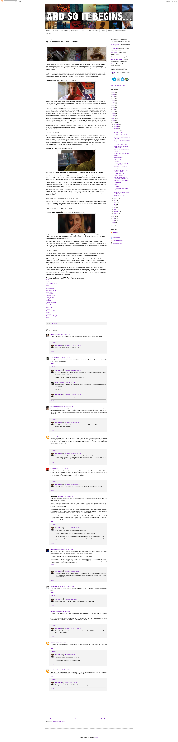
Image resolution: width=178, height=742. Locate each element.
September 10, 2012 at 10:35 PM (73, 370)
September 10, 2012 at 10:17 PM (62, 357)
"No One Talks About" (116, 59)
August (116, 198)
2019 (113, 107)
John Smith (53, 670)
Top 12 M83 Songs (118, 132)
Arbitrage (116, 155)
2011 (113, 216)
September (117, 131)
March (115, 209)
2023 (113, 98)
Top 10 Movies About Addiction (121, 153)
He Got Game (49, 293)
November (116, 126)
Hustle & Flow (50, 297)
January (116, 213)
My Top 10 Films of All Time (120, 144)
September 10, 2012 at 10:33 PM (73, 345)
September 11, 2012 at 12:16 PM (73, 453)
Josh (52, 357)
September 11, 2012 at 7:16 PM (65, 496)
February (116, 211)
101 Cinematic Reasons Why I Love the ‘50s (121, 164)
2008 (113, 222)
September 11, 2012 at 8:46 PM (72, 571)
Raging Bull (49, 307)
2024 (113, 96)
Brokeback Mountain (51, 283)
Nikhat (52, 334)
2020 (113, 105)
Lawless (116, 184)
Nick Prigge (54, 549)
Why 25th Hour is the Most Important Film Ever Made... (121, 178)
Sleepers (48, 314)
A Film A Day (116, 235)
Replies (54, 342)
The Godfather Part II (51, 290)
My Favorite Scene (120, 30)
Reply (52, 339)
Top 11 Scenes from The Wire (121, 135)
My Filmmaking (115, 44)
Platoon (48, 305)
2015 (113, 116)
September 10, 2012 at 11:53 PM (64, 406)
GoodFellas (49, 292)
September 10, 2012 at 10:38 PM (66, 382)
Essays (110, 30)
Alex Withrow (58, 345)
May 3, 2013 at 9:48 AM (70, 654)
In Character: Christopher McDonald (120, 160)
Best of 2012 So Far (118, 195)
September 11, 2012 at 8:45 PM (72, 528)
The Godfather (50, 288)
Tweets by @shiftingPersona (118, 85)
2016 (113, 113)
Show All (128, 245)
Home (48, 30)
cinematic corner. (117, 243)
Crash (47, 285)
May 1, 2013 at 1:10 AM (62, 642)
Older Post (103, 719)
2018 (113, 109)
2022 (113, 100)
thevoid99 (53, 406)
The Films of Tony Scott (52, 316)
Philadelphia (49, 304)
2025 (113, 94)
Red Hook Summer (118, 157)
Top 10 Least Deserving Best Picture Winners (121, 171)
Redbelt (48, 309)
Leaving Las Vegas (51, 302)
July (115, 200)
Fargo (47, 287)
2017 (113, 111)
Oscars (103, 30)
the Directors (64, 30)
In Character (74, 30)
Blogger (96, 737)
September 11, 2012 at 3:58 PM (60, 468)
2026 (113, 92)
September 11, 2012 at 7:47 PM (65, 549)
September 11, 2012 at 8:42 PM (72, 484)
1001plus (115, 232)
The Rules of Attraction (52, 311)
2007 (113, 225)
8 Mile (47, 280)
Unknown (53, 436)
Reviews (48, 33)
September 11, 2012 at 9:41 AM (64, 436)
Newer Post (49, 719)
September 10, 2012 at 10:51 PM (73, 394)
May (115, 205)
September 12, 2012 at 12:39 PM (73, 628)
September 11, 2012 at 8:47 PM (72, 599)
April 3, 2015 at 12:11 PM (63, 670)
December (116, 124)
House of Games (50, 295)
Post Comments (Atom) (59, 721)
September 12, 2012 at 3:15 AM (62, 611)
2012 (113, 122)
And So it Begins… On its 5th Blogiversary (121, 147)
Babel (47, 281)
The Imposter (117, 186)
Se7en (48, 312)
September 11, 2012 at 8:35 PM (66, 586)
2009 (113, 220)
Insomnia (48, 300)
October (116, 128)
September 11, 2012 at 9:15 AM (72, 422)
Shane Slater (54, 586)
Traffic (48, 317)
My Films (55, 30)
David (52, 611)
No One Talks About (92, 30)
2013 (113, 120)
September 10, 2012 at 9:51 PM (62, 334)
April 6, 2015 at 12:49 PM (71, 682)
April (115, 207)
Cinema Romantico (118, 240)
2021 (113, 103)
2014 (113, 118)
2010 (113, 218)
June (115, 202)
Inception (48, 299)
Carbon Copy (116, 237)
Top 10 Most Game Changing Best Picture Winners (121, 174)
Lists (82, 30)
